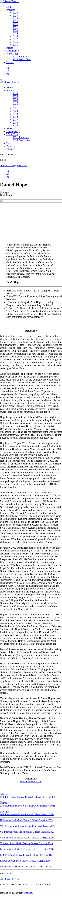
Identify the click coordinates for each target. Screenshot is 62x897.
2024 (15, 18)
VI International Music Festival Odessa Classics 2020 (27, 837)
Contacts (10, 149)
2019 (15, 33)
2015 (15, 44)
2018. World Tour (22, 59)
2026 (15, 12)
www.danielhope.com (31, 781)
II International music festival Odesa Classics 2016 (25, 860)
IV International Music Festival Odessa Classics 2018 (27, 849)
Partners (10, 146)
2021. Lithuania (21, 56)
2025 (15, 15)
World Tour (12, 53)
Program (10, 9)
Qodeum (28, 892)
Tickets (10, 62)
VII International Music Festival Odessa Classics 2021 (27, 831)
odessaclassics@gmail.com (13, 165)
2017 (15, 39)
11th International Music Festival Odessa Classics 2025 (27, 805)
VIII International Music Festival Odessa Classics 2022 (27, 826)
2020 (15, 30)
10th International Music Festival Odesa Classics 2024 (27, 814)
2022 (15, 24)
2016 (15, 42)
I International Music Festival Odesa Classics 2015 (25, 866)
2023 (15, 21)
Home (9, 6)
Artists (9, 47)
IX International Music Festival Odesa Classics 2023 (26, 820)
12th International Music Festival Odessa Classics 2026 (27, 797)
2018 (15, 36)
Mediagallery (13, 50)
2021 (15, 27)
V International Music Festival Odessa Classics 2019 (26, 843)
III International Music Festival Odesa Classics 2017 (26, 855)
